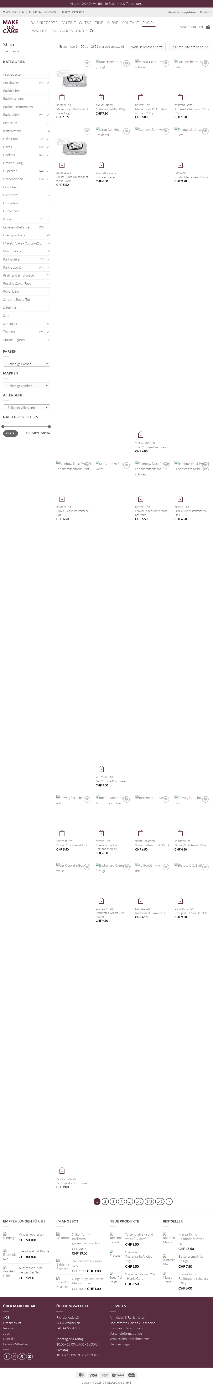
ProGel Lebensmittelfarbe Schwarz (151, 512)
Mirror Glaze (12, 251)
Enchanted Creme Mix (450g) (110, 914)
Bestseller (10, 123)
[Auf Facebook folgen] (7, 1356)
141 (139, 1201)
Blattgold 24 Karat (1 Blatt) (191, 913)
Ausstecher (11, 82)
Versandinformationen (126, 1333)
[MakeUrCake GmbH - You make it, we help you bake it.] (13, 27)
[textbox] (26, 364)
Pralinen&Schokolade (18, 275)
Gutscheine (91, 22)
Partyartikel (11, 259)
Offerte (138, 1328)
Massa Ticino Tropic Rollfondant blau (108, 847)
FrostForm (10, 195)
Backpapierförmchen (18, 107)
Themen (9, 331)
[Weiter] (169, 1201)
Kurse (112, 22)
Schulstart (10, 308)
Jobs (6, 1333)
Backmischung (13, 98)
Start (6, 51)
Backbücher (11, 91)
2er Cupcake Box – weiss (71, 1183)
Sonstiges (10, 324)
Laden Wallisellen (15, 1344)
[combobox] (26, 364)
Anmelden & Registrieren (127, 1317)
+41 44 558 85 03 (68, 1328)
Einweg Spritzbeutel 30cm (191, 845)
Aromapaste (12, 74)
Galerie (68, 22)
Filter (10, 433)
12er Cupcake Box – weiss (151, 447)
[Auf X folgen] (22, 1356)
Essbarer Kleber (106, 177)
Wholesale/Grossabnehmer (129, 1339)
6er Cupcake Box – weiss (111, 781)
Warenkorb (72, 31)
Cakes (7, 147)
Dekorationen (13, 179)
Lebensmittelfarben (17, 227)
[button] (91, 31)
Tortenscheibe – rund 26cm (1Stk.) (192, 111)
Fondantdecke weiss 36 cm (191, 177)
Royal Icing (11, 291)
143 (160, 1201)
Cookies (9, 155)
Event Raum (11, 187)
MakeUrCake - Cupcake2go (22, 243)
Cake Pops (10, 139)
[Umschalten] (47, 82)
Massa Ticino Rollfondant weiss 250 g (72, 178)
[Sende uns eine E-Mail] (29, 1356)
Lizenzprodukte (14, 235)
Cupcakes (10, 171)
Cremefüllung (13, 163)
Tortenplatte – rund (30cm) (152, 845)
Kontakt (205, 12)
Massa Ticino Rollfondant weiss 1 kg (72, 111)
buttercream (12, 131)
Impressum (11, 1328)
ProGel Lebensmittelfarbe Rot (72, 512)
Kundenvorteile (121, 1328)
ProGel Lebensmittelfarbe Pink (191, 512)
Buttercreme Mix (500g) (111, 109)
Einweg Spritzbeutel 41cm (72, 845)
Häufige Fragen (120, 1344)
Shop (147, 22)
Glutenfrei (10, 203)
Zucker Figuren (14, 340)
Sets (6, 315)
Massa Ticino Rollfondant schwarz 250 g (151, 111)
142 (149, 1201)
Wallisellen (44, 31)
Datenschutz (12, 1323)
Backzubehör (12, 114)
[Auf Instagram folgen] (14, 1356)
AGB (6, 1317)
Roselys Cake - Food (17, 283)
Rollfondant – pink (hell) (150, 913)
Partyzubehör (13, 267)
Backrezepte (44, 22)
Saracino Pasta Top (16, 299)
